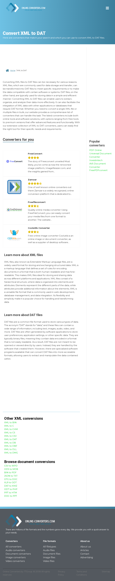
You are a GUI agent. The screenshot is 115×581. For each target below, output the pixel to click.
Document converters (18, 553)
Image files (49, 557)
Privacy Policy (61, 573)
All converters (13, 546)
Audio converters (15, 550)
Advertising (86, 557)
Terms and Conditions (81, 573)
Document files (51, 553)
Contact (84, 553)
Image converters (16, 557)
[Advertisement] (41, 57)
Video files (48, 561)
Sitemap (106, 571)
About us (85, 546)
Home (12, 70)
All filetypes (49, 546)
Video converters (15, 561)
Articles (84, 550)
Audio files (49, 550)
